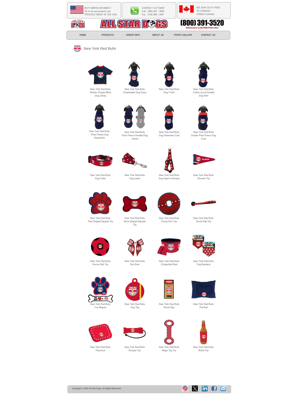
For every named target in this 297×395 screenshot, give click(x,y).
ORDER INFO (133, 35)
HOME (82, 35)
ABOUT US (158, 35)
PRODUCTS (108, 35)
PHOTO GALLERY (183, 35)
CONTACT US (208, 35)
